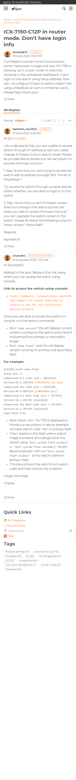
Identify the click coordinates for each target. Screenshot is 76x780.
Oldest (20, 121)
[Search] (64, 8)
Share (9, 99)
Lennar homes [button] (51, 564)
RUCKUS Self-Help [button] (17, 551)
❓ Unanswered (38, 531)
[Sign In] (70, 8)
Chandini (19, 255)
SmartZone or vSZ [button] (46, 551)
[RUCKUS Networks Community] (16, 8)
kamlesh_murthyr (25, 129)
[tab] (12, 110)
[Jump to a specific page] (69, 121)
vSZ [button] (10, 560)
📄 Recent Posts (14, 525)
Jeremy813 (20, 52)
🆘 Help (9, 536)
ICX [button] (30, 556)
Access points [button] (28, 560)
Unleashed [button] (13, 569)
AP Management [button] (49, 556)
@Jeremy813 (17, 138)
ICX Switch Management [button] (21, 564)
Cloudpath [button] (13, 556)
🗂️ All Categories (14, 520)
